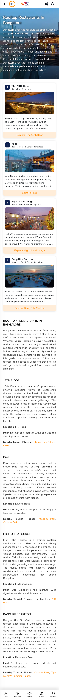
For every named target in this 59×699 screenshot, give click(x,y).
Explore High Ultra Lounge (29, 250)
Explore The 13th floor (30, 135)
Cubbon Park (39, 442)
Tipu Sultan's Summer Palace (29, 674)
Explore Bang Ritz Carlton (30, 308)
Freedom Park (46, 519)
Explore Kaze (29, 192)
